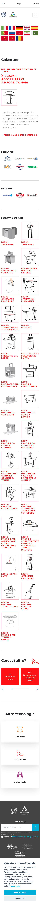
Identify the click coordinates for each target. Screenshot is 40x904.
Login (19, 4)
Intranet (36, 4)
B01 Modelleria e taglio (10, 676)
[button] (2, 688)
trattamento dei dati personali (25, 837)
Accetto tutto (20, 892)
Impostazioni (20, 898)
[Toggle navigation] (35, 15)
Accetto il (21, 837)
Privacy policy (15, 886)
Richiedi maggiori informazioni (20, 135)
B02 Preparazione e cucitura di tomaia (29, 676)
